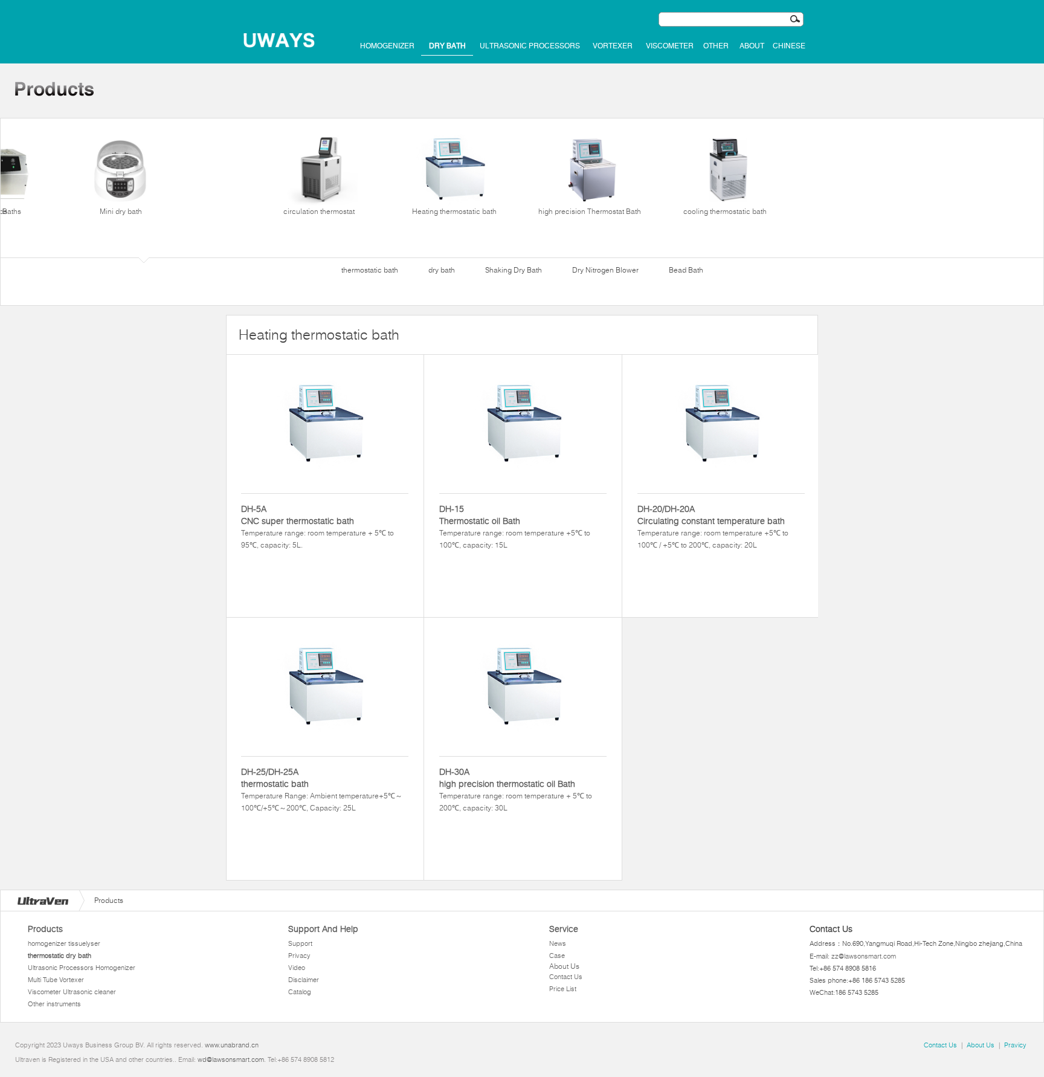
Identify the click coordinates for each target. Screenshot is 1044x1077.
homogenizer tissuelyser (64, 943)
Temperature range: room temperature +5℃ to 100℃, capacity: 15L (514, 526)
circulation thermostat (319, 211)
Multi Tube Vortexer (56, 979)
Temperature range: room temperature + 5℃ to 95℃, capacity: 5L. (317, 526)
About (752, 46)
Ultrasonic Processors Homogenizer (81, 967)
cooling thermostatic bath (725, 211)
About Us (564, 966)
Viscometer (670, 46)
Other (716, 46)
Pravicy (1015, 1045)
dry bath (447, 46)
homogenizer (387, 46)
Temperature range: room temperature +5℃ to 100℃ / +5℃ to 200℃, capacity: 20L (712, 526)
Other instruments (54, 1004)
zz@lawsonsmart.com (863, 956)
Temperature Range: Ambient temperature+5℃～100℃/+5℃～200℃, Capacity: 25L (321, 789)
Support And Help (323, 928)
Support (300, 943)
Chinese (789, 46)
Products (45, 928)
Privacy (299, 955)
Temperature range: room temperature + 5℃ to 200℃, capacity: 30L (515, 789)
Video (296, 967)
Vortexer (613, 46)
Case (557, 955)
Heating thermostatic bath (454, 211)
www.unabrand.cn (232, 1045)
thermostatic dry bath (59, 955)
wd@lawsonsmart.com (231, 1059)
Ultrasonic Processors (530, 46)
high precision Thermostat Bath (589, 211)
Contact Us (565, 976)
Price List (562, 989)
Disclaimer (303, 979)
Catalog (299, 992)
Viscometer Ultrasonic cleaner (72, 992)
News (557, 943)
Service (563, 928)
